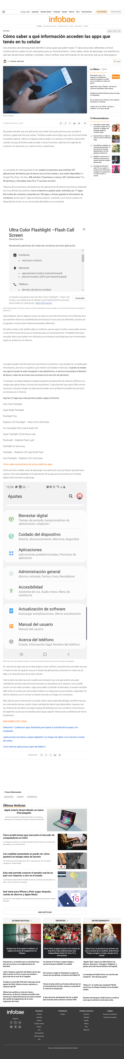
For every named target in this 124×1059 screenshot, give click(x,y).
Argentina (35, 12)
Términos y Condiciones (110, 1014)
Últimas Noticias (39, 1036)
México (71, 12)
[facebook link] (11, 1022)
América (39, 1014)
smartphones (32, 797)
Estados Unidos (46, 12)
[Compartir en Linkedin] (74, 123)
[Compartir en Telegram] (79, 123)
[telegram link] (15, 1026)
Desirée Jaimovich (17, 61)
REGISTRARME (101, 12)
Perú (77, 12)
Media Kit (86, 1030)
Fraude (71, 26)
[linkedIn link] (19, 1026)
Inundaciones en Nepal (49, 26)
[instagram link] (19, 1022)
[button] (4, 12)
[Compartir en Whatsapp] (61, 123)
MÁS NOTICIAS (45, 912)
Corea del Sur (78, 26)
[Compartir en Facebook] (65, 123)
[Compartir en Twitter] (70, 123)
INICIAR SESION (116, 12)
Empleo (62, 1014)
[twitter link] (15, 1022)
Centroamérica (86, 12)
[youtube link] (11, 1026)
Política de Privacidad (109, 1017)
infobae (6, 31)
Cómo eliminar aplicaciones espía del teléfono (24, 746)
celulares (20, 797)
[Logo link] (62, 19)
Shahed (86, 26)
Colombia (56, 12)
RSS (39, 1039)
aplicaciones (8, 797)
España (64, 12)
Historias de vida (63, 26)
